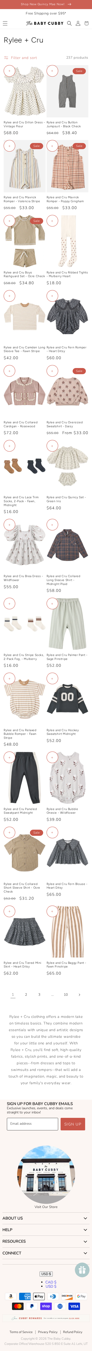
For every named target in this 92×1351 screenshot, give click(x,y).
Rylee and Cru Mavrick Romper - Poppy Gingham (65, 199)
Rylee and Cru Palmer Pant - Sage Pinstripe (67, 657)
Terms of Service (21, 1332)
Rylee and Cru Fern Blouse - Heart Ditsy (67, 886)
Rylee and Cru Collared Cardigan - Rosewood (21, 424)
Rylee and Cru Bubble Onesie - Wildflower (62, 811)
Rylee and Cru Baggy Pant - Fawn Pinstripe (67, 964)
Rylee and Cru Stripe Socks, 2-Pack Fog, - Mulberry (24, 657)
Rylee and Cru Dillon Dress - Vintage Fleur (24, 124)
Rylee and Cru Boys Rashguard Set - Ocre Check (24, 274)
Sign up (73, 1124)
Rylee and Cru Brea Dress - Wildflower (23, 578)
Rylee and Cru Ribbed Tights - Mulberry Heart (67, 274)
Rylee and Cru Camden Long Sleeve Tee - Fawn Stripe (24, 349)
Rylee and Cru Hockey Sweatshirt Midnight (63, 732)
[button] (5, 23)
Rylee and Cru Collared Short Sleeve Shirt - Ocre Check (22, 887)
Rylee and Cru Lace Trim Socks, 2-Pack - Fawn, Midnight (21, 501)
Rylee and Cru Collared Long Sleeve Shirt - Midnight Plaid (63, 579)
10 (66, 994)
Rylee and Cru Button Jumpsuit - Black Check (64, 124)
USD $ (46, 1274)
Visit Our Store (46, 1207)
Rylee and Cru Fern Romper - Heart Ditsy (67, 349)
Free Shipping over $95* (46, 13)
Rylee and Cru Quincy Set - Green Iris (66, 499)
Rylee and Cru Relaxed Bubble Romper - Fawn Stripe (20, 733)
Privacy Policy (48, 1332)
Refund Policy (72, 1332)
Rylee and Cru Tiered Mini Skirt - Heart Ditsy (22, 964)
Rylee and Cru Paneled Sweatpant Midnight (20, 811)
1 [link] (13, 994)
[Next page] (79, 994)
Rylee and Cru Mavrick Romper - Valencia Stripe (22, 199)
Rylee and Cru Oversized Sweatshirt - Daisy (65, 424)
